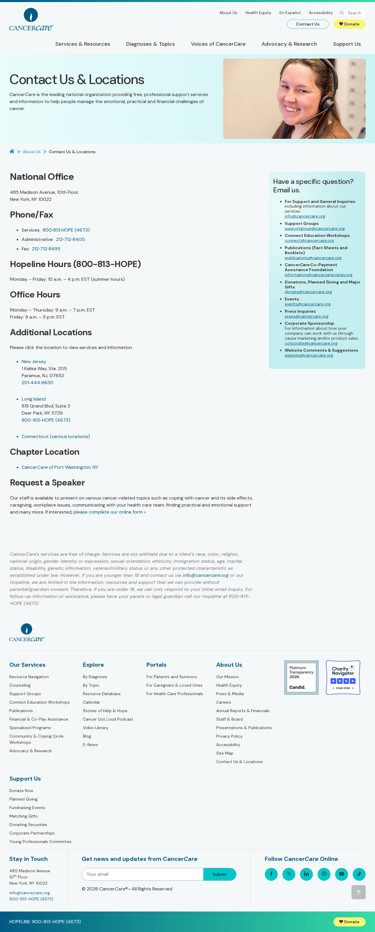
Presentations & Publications (244, 727)
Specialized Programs (30, 727)
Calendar (91, 702)
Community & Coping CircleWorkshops (36, 739)
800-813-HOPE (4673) (46, 420)
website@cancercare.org (309, 355)
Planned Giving (23, 799)
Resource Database (102, 693)
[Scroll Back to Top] (359, 892)
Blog (87, 736)
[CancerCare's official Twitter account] (288, 874)
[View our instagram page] (324, 874)
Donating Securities (28, 824)
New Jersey (34, 361)
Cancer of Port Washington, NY (60, 467)
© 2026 (127, 889)
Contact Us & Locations (239, 761)
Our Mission (227, 676)
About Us (228, 12)
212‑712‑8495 (46, 249)
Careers (223, 702)
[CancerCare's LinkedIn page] (306, 874)
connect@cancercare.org (309, 240)
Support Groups (25, 693)
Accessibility (321, 12)
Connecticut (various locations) (56, 436)
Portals (156, 664)
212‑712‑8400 (70, 239)
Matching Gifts (23, 816)
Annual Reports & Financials (243, 710)
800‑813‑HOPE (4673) (66, 230)
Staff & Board (229, 719)
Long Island (34, 399)
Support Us (25, 778)
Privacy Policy (229, 736)
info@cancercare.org (206, 575)
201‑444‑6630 (37, 382)
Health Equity (258, 12)
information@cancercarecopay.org (318, 274)
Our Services (27, 664)
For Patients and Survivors (171, 676)
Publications (21, 710)
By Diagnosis (95, 676)
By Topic (91, 685)
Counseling (19, 685)
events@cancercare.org (308, 304)
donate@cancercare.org (308, 291)
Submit (220, 874)
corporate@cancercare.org (311, 343)
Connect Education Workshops (39, 702)
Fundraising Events (27, 807)
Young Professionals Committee (40, 841)
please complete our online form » (110, 512)
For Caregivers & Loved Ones (174, 685)
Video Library (95, 727)
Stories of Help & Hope (105, 710)
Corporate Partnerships (32, 833)
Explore (93, 664)
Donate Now (21, 790)
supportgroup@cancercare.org (315, 228)
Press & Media (230, 693)
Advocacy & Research (30, 750)
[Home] (31, 19)
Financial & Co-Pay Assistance (38, 719)
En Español (290, 12)
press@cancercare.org (306, 316)
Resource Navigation (29, 676)
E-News (90, 744)
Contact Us (308, 24)
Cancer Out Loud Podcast (108, 719)
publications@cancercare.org (313, 257)
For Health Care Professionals (174, 693)
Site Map (224, 753)
